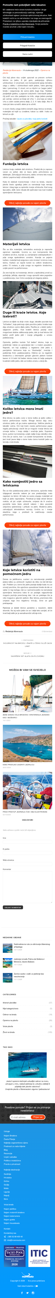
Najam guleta (9, 1219)
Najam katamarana (12, 1216)
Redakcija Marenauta (12, 70)
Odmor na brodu (9, 1014)
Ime (4, 838)
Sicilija (6, 1184)
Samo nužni (27, 54)
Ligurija (7, 1191)
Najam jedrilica (10, 1208)
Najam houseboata (12, 1223)
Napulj (6, 1195)
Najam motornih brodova (14, 1212)
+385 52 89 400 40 (15, 1236)
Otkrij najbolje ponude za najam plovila (27, 202)
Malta (6, 1188)
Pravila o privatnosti (12, 1164)
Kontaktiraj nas (10, 1233)
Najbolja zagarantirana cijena (16, 1142)
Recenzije (8, 1153)
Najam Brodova (10, 1135)
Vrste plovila (8, 1026)
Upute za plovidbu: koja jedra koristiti (32, 118)
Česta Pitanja (9, 1139)
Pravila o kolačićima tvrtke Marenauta (18, 24)
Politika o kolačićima (12, 1160)
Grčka (6, 1181)
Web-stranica (8, 860)
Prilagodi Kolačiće (27, 45)
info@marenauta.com (16, 1240)
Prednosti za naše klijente (14, 1146)
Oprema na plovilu (10, 1020)
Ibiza (6, 1199)
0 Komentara (47, 631)
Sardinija (7, 1174)
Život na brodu (9, 1032)
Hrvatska (8, 1177)
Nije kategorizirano (10, 1008)
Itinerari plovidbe (9, 1002)
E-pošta (6, 849)
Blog (6, 1149)
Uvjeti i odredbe (10, 1157)
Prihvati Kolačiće (28, 37)
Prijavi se (37, 1117)
